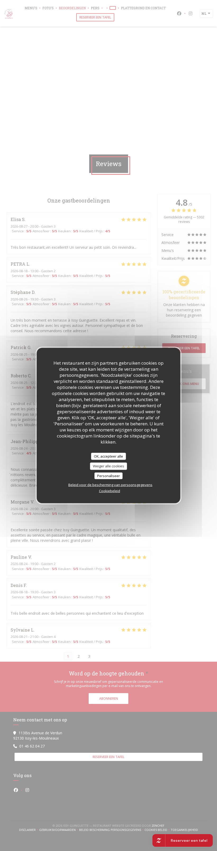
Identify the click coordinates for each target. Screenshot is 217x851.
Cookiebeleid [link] (109, 490)
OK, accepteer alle (108, 456)
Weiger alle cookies (108, 466)
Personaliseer (108, 475)
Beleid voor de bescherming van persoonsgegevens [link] (110, 484)
